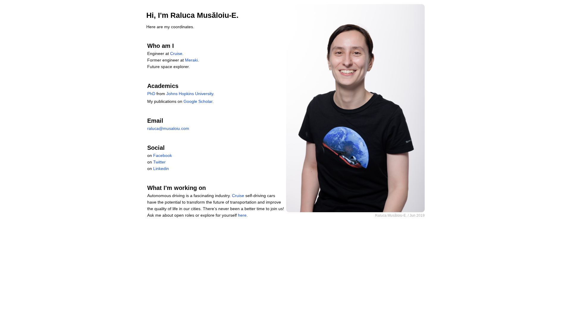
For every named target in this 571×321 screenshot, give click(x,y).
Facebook (162, 155)
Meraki (191, 60)
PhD (151, 93)
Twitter (159, 162)
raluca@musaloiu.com (168, 128)
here (242, 215)
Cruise (176, 53)
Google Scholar (197, 101)
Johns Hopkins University (189, 93)
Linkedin (161, 168)
